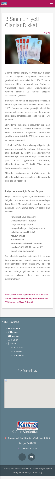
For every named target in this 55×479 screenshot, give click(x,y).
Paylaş (47, 32)
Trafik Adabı (18, 348)
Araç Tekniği (19, 355)
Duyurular (14, 336)
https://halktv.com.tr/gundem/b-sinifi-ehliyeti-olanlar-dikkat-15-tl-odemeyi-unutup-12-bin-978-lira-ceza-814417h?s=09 (27, 298)
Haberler (14, 332)
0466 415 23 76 (29, 448)
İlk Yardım (18, 351)
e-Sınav (14, 340)
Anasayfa (15, 328)
